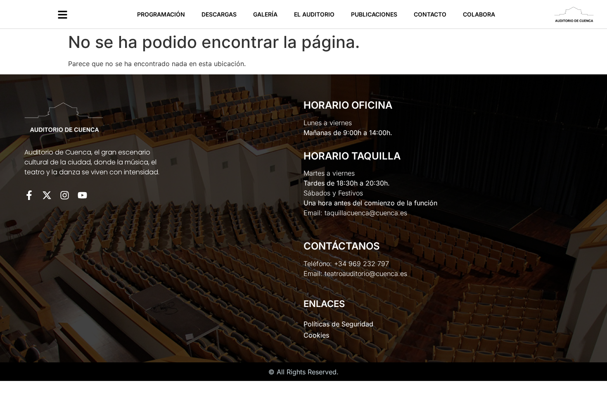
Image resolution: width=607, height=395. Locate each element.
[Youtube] (82, 195)
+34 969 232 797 (361, 263)
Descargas (219, 14)
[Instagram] (64, 195)
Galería (265, 14)
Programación (161, 14)
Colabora (479, 14)
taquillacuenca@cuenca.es (366, 213)
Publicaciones (374, 14)
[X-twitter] (47, 195)
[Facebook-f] (29, 195)
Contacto (430, 14)
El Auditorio (314, 14)
